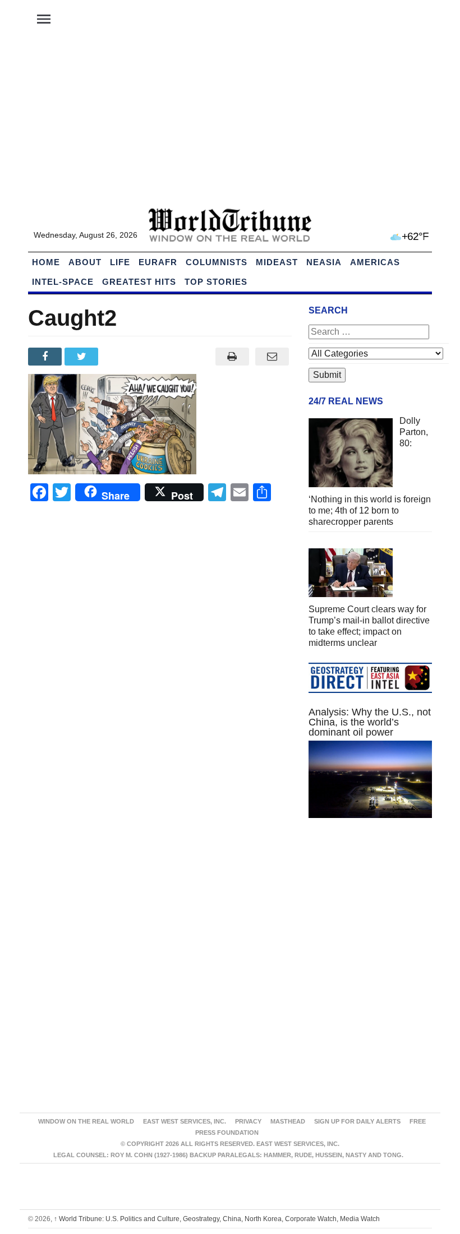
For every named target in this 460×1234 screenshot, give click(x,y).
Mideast (277, 262)
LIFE (120, 262)
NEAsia (324, 262)
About (85, 262)
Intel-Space (63, 281)
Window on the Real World (86, 1121)
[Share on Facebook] (46, 357)
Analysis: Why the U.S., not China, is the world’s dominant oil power (370, 722)
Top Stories (216, 281)
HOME (46, 262)
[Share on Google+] (120, 357)
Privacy (248, 1121)
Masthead (287, 1121)
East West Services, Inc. (184, 1121)
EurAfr (158, 262)
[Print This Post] (232, 357)
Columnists (216, 262)
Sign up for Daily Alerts (357, 1121)
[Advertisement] (230, 123)
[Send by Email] (272, 357)
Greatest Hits (139, 281)
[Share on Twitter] (83, 357)
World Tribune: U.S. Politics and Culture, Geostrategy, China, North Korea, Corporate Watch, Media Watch (217, 1219)
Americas (375, 262)
